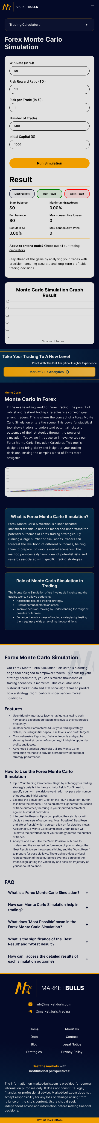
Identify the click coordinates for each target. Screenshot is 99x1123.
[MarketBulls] (20, 7)
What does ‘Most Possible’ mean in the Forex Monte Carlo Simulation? (42, 924)
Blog (34, 1044)
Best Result (49, 193)
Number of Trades (23, 118)
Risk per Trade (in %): (26, 100)
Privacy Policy (71, 1052)
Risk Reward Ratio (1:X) (27, 81)
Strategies (34, 1052)
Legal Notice (71, 1044)
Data (34, 1037)
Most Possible (22, 193)
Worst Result (77, 193)
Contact (72, 1037)
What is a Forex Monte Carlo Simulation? (43, 892)
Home (34, 1029)
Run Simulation (49, 163)
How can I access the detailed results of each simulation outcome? (43, 959)
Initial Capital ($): (22, 136)
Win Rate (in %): (21, 63)
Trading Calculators (25, 24)
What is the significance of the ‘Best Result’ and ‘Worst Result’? (40, 941)
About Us (72, 1029)
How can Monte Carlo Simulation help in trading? (43, 907)
